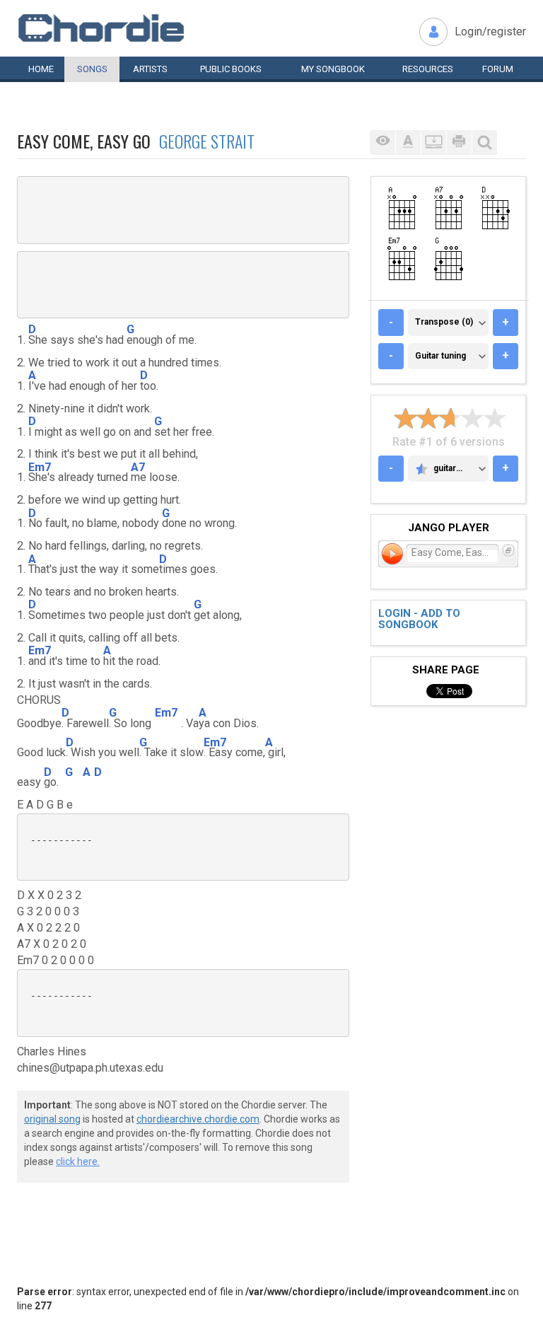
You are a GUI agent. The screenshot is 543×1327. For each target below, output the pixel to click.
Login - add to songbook (419, 619)
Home (41, 69)
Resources (427, 69)
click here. (78, 1161)
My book (333, 69)
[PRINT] (459, 142)
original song (52, 1119)
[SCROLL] (433, 142)
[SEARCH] (484, 142)
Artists (150, 69)
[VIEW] (382, 142)
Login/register (490, 31)
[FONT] (408, 142)
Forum (497, 69)
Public (231, 69)
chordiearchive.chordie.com (197, 1119)
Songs (92, 69)
